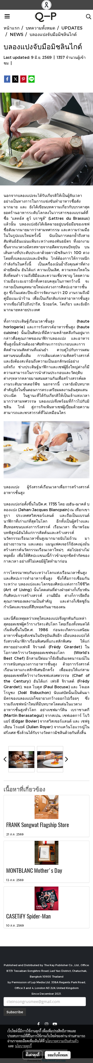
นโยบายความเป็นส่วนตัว (61, 1041)
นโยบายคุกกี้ (23, 1046)
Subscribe (14, 1012)
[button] (87, 16)
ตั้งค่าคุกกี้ (32, 1055)
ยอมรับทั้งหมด (58, 1055)
